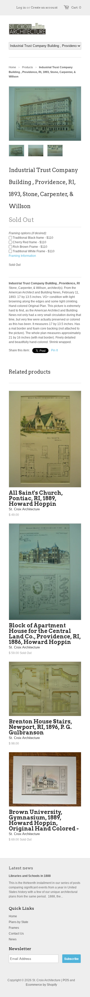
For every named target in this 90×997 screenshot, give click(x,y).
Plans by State (18, 922)
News (12, 939)
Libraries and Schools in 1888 (30, 876)
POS (66, 980)
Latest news (21, 868)
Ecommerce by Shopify (41, 984)
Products (27, 67)
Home (13, 916)
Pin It (54, 350)
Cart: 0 (76, 7)
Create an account (44, 7)
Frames (14, 928)
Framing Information (22, 256)
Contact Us (16, 933)
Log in (21, 7)
